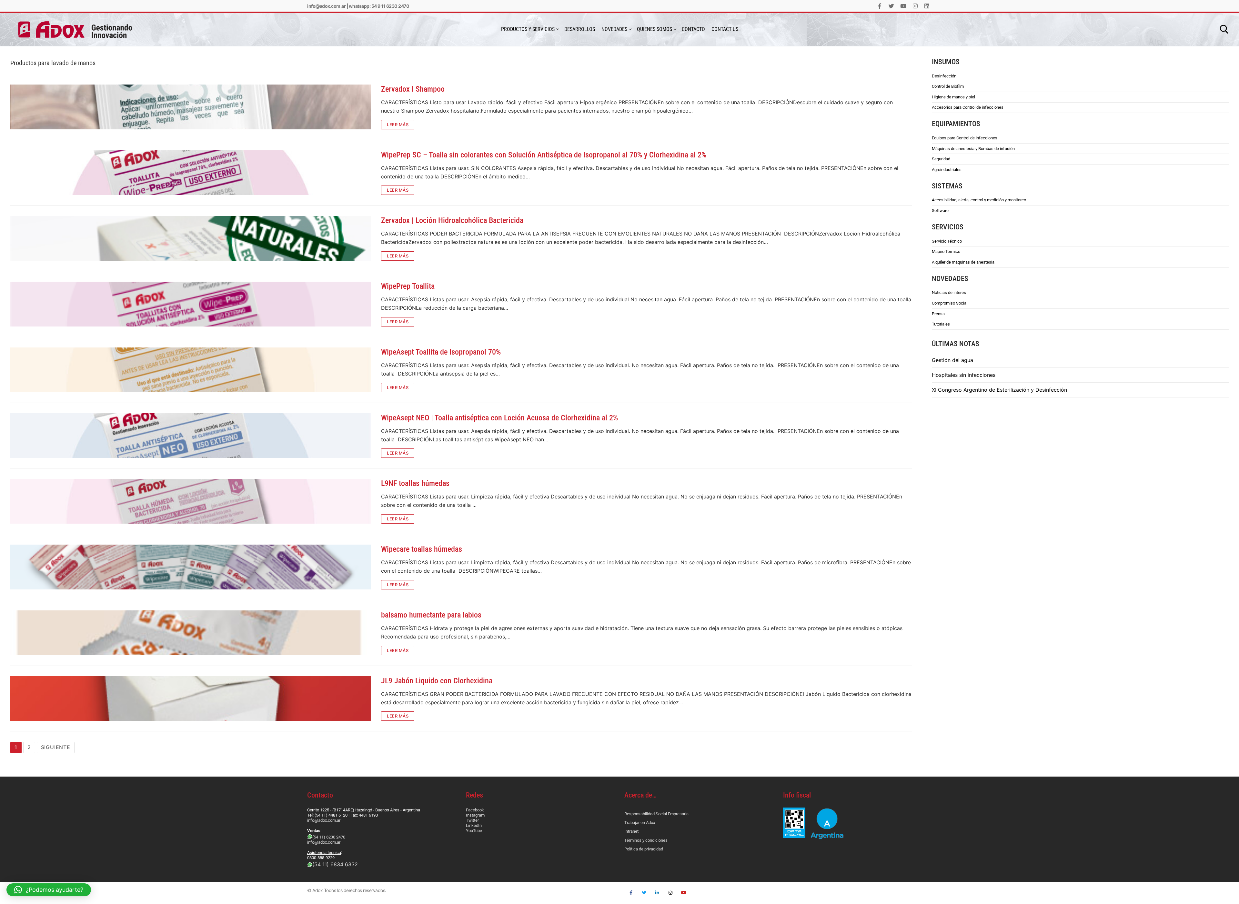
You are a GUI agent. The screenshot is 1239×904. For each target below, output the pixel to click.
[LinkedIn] (927, 6)
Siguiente (55, 747)
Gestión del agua (952, 360)
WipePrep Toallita (408, 286)
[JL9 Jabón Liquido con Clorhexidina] (190, 698)
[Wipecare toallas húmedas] (190, 567)
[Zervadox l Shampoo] (190, 107)
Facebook (475, 810)
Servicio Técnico (947, 241)
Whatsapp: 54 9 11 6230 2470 (379, 6)
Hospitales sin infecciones (963, 375)
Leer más (397, 124)
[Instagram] (915, 6)
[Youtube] (903, 6)
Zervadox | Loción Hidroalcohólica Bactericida (452, 220)
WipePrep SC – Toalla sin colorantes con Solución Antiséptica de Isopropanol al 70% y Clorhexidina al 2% (543, 154)
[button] (48, 889)
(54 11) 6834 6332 (335, 864)
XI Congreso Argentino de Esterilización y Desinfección (999, 390)
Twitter (472, 820)
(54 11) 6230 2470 (328, 837)
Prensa (938, 313)
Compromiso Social (949, 303)
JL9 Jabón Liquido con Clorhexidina (436, 680)
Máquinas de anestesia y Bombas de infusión (973, 148)
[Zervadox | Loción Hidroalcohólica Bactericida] (190, 238)
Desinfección (944, 76)
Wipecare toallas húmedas (421, 549)
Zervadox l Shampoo (413, 89)
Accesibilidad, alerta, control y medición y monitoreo (979, 199)
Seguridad (941, 158)
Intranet (631, 831)
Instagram (475, 815)
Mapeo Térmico (946, 251)
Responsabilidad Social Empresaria (656, 813)
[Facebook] (880, 6)
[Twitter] (892, 6)
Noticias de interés (949, 292)
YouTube (474, 830)
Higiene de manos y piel (953, 97)
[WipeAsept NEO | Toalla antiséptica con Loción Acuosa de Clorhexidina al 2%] (190, 435)
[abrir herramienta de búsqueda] (1224, 29)
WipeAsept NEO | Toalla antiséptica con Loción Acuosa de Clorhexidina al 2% (499, 417)
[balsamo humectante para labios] (190, 632)
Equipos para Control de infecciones (964, 138)
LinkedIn (474, 825)
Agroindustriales (947, 169)
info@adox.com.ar (326, 6)
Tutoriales (941, 324)
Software (940, 210)
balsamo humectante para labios (431, 614)
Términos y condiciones (646, 840)
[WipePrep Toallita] (190, 304)
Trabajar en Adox (639, 822)
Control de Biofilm (948, 86)
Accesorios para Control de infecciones (967, 107)
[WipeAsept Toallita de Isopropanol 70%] (190, 369)
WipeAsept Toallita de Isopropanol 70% (441, 352)
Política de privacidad (643, 849)
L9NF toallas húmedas (415, 483)
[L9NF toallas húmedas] (190, 501)
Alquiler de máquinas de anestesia (963, 262)
